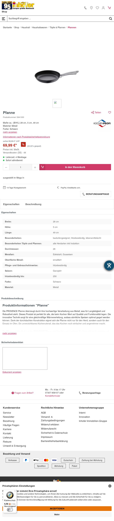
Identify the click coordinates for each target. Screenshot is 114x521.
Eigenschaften (11, 204)
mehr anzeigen (10, 131)
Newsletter (8, 416)
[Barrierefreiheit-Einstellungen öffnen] (109, 265)
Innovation (84, 416)
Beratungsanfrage (97, 194)
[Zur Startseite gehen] (18, 5)
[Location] (91, 8)
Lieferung (8, 437)
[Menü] (3, 19)
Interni (82, 412)
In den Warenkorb (75, 167)
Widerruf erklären (50, 424)
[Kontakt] (85, 8)
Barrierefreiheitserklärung (54, 441)
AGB (43, 412)
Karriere (7, 429)
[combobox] (57, 18)
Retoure (7, 441)
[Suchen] (110, 18)
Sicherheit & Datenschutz (54, 432)
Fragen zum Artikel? (24, 392)
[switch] (10, 510)
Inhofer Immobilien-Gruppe (93, 421)
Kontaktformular (52, 395)
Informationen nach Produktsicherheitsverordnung (26, 136)
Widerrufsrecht (48, 428)
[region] (57, 71)
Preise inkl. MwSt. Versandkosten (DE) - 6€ (14, 151)
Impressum (47, 437)
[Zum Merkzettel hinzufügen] (109, 112)
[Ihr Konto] (103, 8)
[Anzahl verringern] (6, 167)
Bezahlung (8, 421)
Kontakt (7, 433)
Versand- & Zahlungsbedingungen (53, 418)
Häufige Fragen (11, 425)
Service (7, 412)
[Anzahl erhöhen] (35, 167)
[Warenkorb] (109, 8)
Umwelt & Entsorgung (14, 445)
